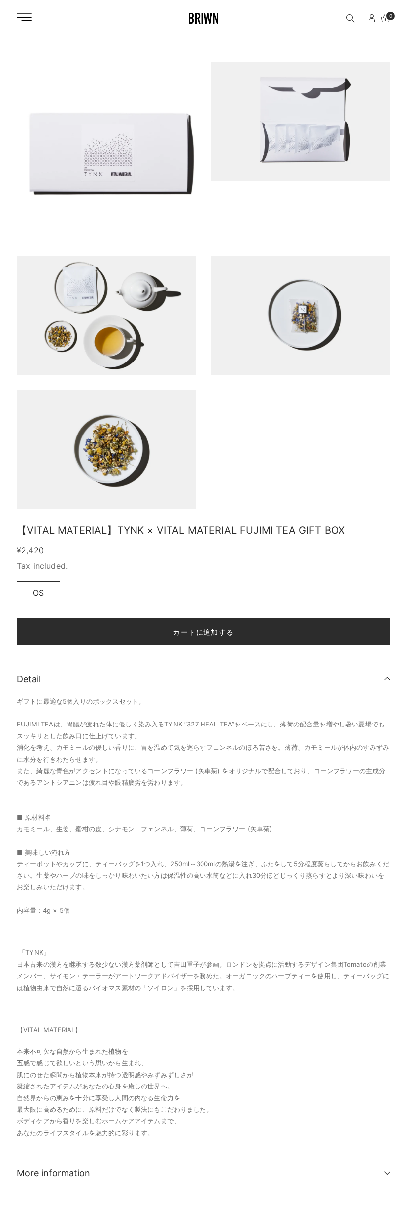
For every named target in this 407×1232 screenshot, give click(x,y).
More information (53, 1173)
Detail (29, 679)
